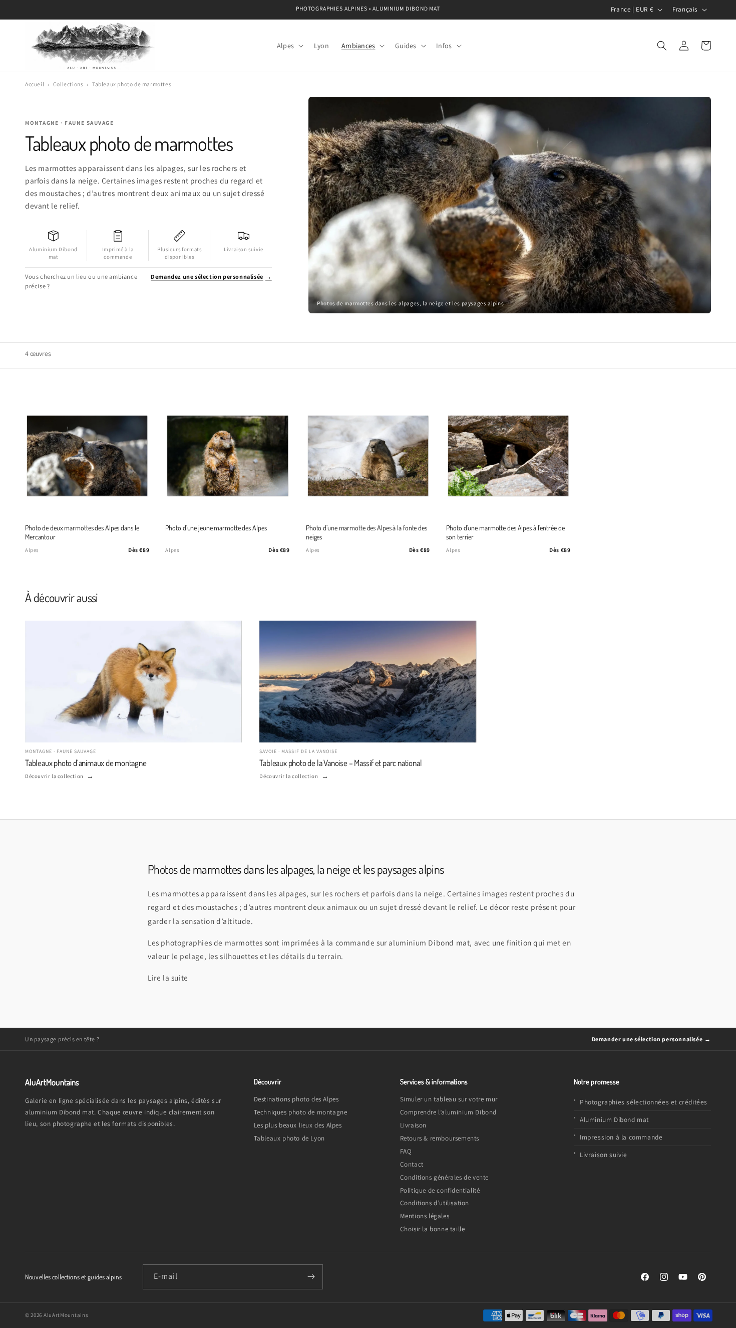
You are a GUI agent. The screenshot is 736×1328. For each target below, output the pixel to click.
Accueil (34, 84)
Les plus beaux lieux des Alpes (298, 1125)
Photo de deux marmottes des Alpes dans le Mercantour (82, 532)
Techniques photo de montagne (300, 1112)
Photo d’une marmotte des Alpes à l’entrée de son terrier (505, 532)
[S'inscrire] (311, 1277)
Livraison (413, 1125)
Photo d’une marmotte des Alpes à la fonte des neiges (366, 532)
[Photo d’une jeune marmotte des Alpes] (227, 456)
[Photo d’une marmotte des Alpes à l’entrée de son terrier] (508, 456)
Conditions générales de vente (444, 1177)
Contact (412, 1164)
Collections (68, 84)
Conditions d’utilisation (434, 1203)
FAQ (406, 1151)
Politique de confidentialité (440, 1190)
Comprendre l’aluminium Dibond (448, 1112)
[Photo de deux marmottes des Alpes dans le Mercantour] (87, 456)
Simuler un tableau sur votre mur (449, 1099)
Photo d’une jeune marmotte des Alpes (215, 527)
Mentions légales (425, 1216)
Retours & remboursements (439, 1138)
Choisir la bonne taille (432, 1229)
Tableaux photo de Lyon (289, 1138)
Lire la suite (168, 978)
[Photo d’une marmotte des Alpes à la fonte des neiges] (368, 456)
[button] (288, 45)
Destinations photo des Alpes (296, 1099)
